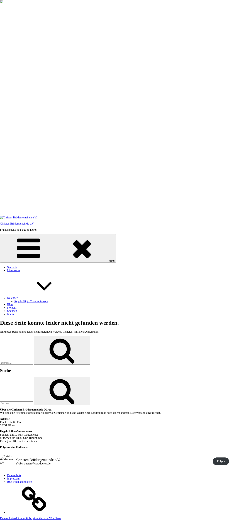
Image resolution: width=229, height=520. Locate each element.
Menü (111, 260)
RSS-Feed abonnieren (19, 481)
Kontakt (11, 307)
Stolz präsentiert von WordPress (43, 518)
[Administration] (34, 512)
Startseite (12, 267)
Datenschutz (14, 475)
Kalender (12, 297)
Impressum (13, 478)
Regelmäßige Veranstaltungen (31, 301)
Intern (10, 314)
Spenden (12, 310)
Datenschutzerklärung (12, 518)
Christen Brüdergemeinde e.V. (17, 223)
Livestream (13, 270)
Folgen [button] (221, 461)
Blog (10, 304)
